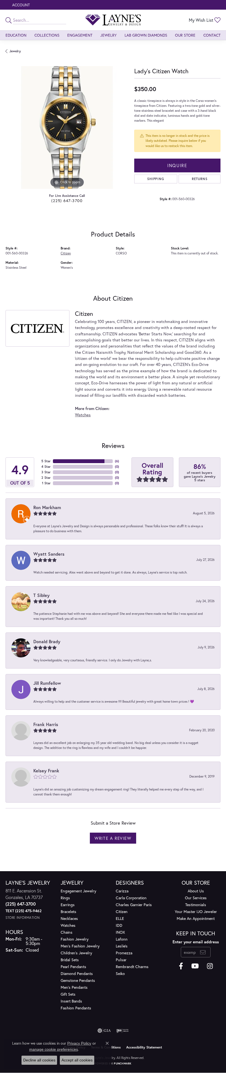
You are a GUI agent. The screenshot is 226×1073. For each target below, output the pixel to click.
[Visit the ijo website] (122, 1030)
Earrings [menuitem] (68, 904)
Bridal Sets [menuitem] (70, 959)
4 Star (46, 466)
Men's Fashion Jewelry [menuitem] (80, 946)
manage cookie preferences (53, 1049)
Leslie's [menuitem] (122, 946)
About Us (196, 890)
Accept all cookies (77, 1060)
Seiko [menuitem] (120, 973)
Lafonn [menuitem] (122, 939)
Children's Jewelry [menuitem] (76, 952)
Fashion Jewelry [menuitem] (74, 939)
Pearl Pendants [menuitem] (73, 966)
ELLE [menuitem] (120, 918)
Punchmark (122, 1063)
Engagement (79, 35)
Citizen (66, 253)
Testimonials (195, 904)
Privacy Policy (79, 1043)
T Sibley (41, 595)
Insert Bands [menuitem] (71, 1001)
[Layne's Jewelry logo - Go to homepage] (113, 20)
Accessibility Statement (144, 1047)
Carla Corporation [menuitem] (131, 897)
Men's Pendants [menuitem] (74, 987)
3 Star (46, 472)
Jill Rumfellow (47, 683)
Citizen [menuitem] (122, 911)
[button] (20, 5)
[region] (67, 127)
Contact (211, 35)
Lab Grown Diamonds (146, 35)
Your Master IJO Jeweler (196, 911)
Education (16, 35)
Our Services (196, 897)
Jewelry (108, 35)
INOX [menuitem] (120, 932)
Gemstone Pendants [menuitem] (78, 980)
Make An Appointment (196, 918)
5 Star (46, 461)
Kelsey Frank (46, 770)
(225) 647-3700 (67, 200)
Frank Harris (45, 724)
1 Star (46, 483)
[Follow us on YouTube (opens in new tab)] (195, 966)
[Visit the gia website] (104, 1030)
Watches (83, 414)
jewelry (15, 51)
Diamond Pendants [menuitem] (77, 973)
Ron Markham (47, 507)
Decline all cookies (39, 1060)
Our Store (185, 35)
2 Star (46, 478)
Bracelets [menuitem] (68, 911)
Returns (200, 179)
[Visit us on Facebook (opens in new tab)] (181, 966)
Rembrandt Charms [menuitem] (132, 966)
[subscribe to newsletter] (203, 952)
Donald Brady (46, 641)
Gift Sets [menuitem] (68, 994)
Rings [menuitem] (65, 897)
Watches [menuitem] (68, 925)
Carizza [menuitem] (122, 890)
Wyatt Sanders (48, 554)
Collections (47, 35)
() (117, 461)
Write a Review (113, 838)
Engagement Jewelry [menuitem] (78, 890)
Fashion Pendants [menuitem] (76, 1007)
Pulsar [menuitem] (121, 959)
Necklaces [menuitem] (69, 918)
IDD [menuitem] (119, 925)
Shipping (155, 179)
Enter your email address (196, 941)
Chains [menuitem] (66, 932)
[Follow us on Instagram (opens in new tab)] (210, 966)
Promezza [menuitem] (124, 952)
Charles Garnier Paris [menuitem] (134, 904)
